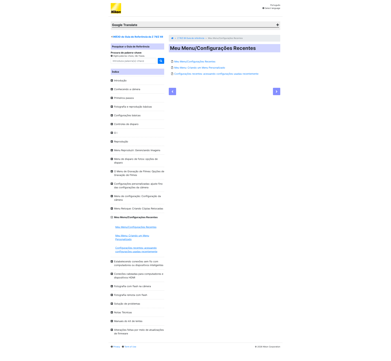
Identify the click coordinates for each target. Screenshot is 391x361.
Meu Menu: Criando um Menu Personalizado (132, 237)
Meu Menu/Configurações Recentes (135, 227)
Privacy (116, 346)
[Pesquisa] (161, 61)
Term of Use (130, 346)
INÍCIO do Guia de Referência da (138, 36)
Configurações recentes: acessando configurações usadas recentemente (136, 249)
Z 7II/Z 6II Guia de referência (190, 38)
